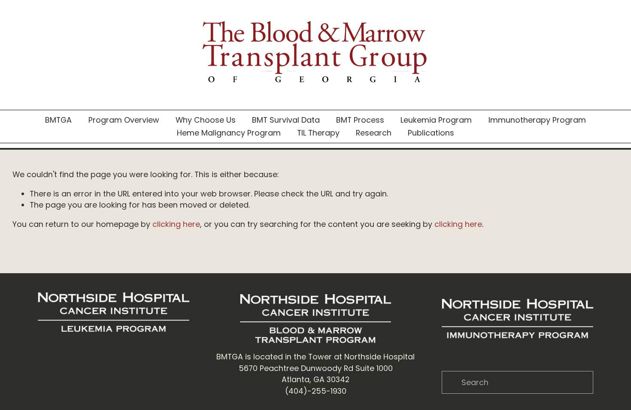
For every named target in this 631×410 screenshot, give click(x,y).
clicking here (176, 224)
